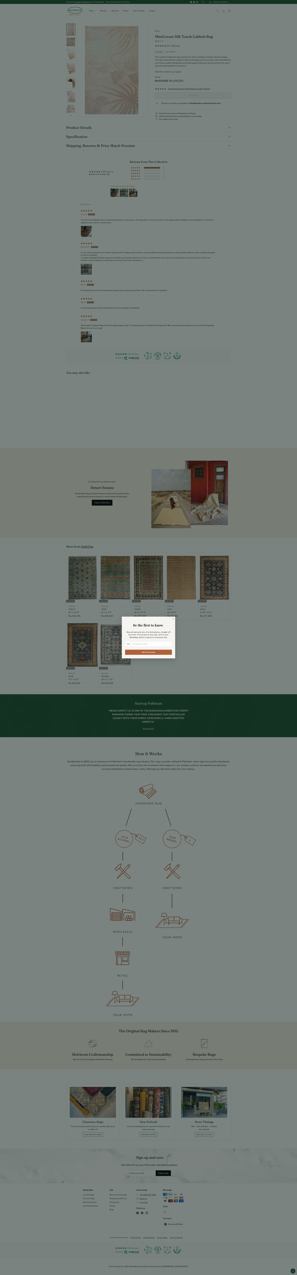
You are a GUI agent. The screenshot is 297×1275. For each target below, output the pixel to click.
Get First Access (148, 652)
